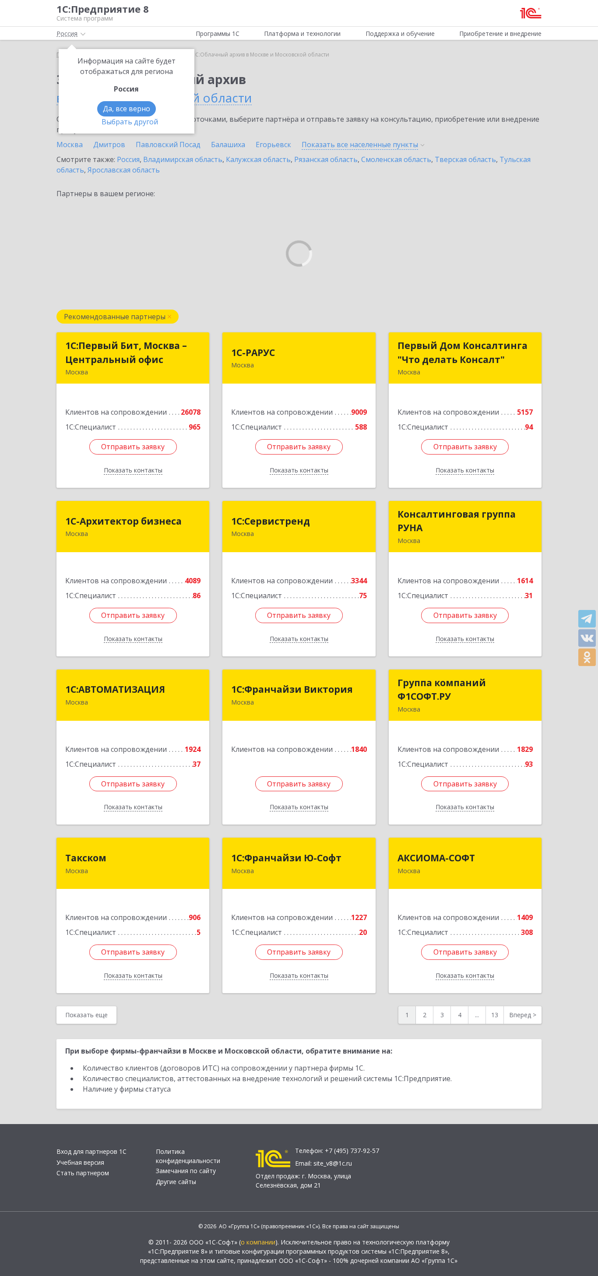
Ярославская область (124, 170)
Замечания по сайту (186, 1171)
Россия (128, 159)
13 (494, 1015)
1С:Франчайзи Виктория (292, 689)
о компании (258, 1242)
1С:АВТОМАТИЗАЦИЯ (115, 689)
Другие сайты (176, 1181)
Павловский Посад (168, 144)
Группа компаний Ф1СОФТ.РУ (441, 690)
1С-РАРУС (253, 352)
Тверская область (465, 159)
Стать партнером (82, 1173)
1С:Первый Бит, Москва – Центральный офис (126, 352)
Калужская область (258, 159)
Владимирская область (182, 159)
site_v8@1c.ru (332, 1163)
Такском (85, 858)
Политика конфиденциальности (188, 1156)
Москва (69, 144)
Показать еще (86, 1015)
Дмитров (109, 144)
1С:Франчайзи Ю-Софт (286, 858)
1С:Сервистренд (270, 521)
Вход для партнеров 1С (91, 1151)
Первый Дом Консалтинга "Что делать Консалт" (462, 352)
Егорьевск (273, 144)
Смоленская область (396, 159)
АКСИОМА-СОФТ (436, 858)
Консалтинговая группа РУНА (456, 521)
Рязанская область (326, 159)
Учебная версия (80, 1162)
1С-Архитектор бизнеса (123, 521)
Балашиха (228, 144)
